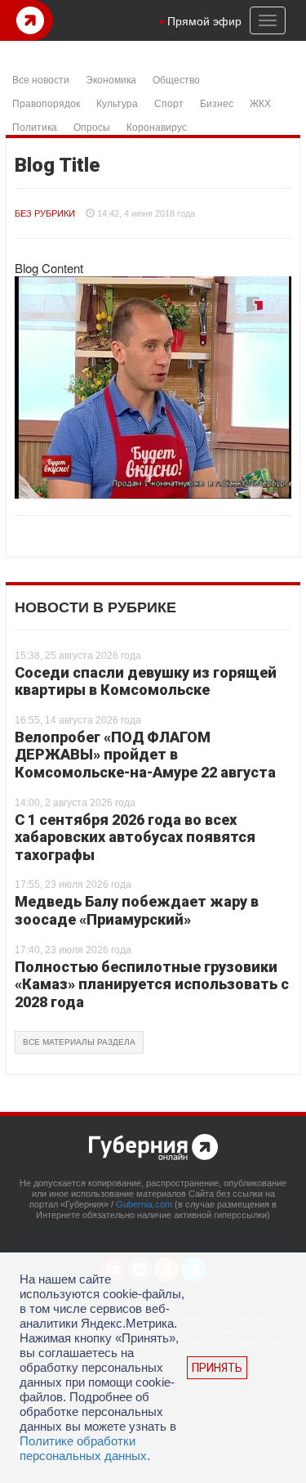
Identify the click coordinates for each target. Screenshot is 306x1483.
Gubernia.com (144, 1204)
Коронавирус (156, 126)
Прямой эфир (204, 20)
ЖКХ (260, 103)
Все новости (40, 79)
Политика (34, 126)
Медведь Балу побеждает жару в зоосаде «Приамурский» (137, 910)
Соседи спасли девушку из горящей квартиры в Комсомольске (146, 681)
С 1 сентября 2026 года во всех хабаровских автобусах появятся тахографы (135, 837)
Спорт (169, 103)
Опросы (91, 126)
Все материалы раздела (79, 1041)
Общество (176, 79)
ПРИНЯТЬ (217, 1367)
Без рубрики (45, 213)
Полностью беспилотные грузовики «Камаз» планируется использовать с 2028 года (152, 984)
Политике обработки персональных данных (83, 1448)
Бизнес (216, 103)
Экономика (111, 79)
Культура (117, 103)
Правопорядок (46, 103)
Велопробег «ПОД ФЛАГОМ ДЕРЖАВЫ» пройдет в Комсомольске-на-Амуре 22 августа (145, 754)
